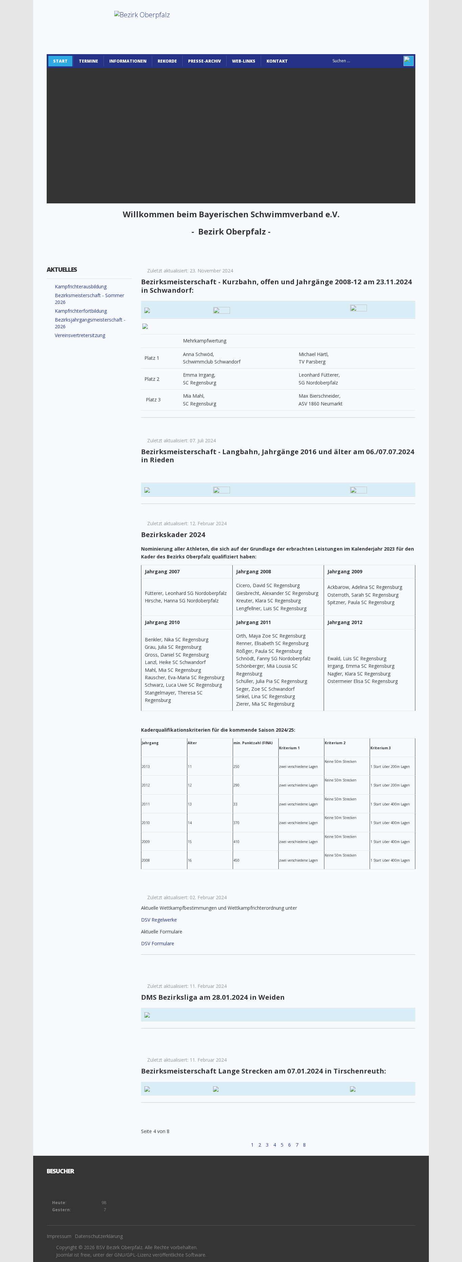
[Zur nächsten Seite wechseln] (313, 1145)
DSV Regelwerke (159, 919)
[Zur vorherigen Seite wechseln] (244, 1145)
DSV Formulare (157, 943)
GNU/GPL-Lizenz (132, 1255)
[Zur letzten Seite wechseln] (322, 1145)
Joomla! (64, 1255)
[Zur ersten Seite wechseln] (235, 1145)
